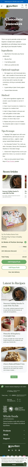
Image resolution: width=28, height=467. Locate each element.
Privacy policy (19, 461)
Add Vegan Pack (14, 267)
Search (22, 7)
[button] (22, 5)
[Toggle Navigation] (1, 6)
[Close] (26, 458)
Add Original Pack (14, 262)
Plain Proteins (11, 161)
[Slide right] (27, 2)
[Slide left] (1, 2)
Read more (14, 376)
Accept (14, 464)
